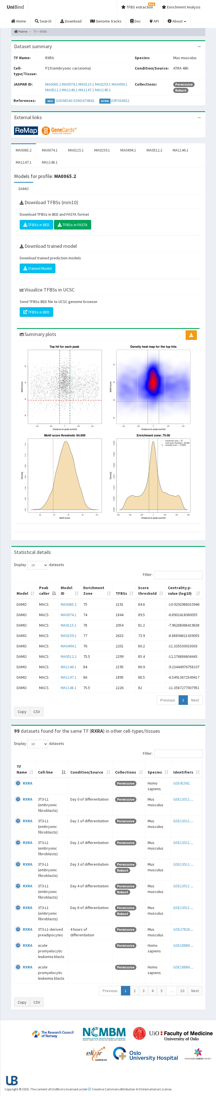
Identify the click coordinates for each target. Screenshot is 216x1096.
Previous (167, 700)
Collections (125, 772)
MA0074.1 (70, 84)
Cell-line (45, 772)
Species (155, 772)
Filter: (147, 574)
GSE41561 (181, 783)
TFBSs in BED (38, 224)
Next (195, 700)
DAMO (24, 188)
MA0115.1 (86, 84)
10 (182, 990)
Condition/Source (86, 772)
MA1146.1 (70, 89)
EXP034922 (120, 100)
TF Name (22, 769)
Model (22, 593)
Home (22, 31)
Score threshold (147, 590)
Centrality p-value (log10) (180, 590)
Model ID (66, 590)
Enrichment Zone (93, 590)
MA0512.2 (53, 89)
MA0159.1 (103, 84)
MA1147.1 (86, 89)
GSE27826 (181, 929)
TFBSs (121, 593)
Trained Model (39, 268)
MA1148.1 (103, 89)
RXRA (27, 783)
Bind (15, 7)
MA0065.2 (53, 84)
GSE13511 (181, 799)
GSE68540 (64, 100)
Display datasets (39, 564)
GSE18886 (181, 945)
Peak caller (44, 590)
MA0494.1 (119, 84)
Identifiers (183, 772)
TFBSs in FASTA (74, 224)
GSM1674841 (83, 100)
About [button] (177, 21)
